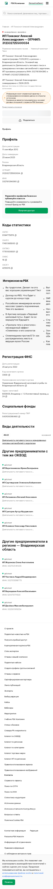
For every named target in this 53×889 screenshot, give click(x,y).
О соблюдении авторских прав (17, 853)
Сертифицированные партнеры (18, 679)
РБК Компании (17, 3)
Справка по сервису (13, 780)
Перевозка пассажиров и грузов (15, 48)
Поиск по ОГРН (11, 785)
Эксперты (8, 690)
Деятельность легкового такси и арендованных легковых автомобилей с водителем (24, 441)
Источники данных (12, 802)
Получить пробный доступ (15, 639)
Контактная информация (15, 830)
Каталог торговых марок (14, 752)
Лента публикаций (12, 684)
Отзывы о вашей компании (15, 656)
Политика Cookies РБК (14, 819)
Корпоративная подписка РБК (17, 645)
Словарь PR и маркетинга (15, 730)
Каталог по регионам (13, 741)
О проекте (8, 628)
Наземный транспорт (39, 48)
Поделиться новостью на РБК (16, 633)
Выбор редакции (11, 696)
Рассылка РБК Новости (14, 836)
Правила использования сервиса (18, 764)
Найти (45, 13)
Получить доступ (26, 211)
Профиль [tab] (6, 129)
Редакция (34, 830)
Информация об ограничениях (17, 841)
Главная (5, 26)
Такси (4, 50)
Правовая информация (14, 847)
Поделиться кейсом (12, 662)
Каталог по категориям (14, 747)
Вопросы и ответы (12, 814)
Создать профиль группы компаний (19, 667)
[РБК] (6, 3)
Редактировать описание (12, 107)
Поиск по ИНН (10, 791)
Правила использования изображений (20, 769)
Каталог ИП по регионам (15, 758)
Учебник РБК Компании (14, 718)
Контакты (8, 775)
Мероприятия (10, 713)
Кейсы (7, 701)
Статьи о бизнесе (11, 724)
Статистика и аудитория (14, 797)
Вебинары (8, 707)
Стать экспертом (11, 650)
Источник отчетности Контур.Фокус (19, 808)
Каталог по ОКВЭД (12, 735)
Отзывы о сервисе (12, 673)
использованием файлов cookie (17, 872)
